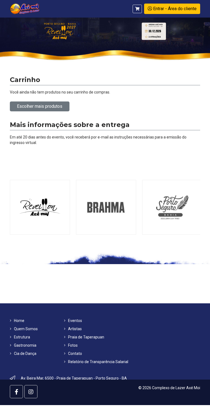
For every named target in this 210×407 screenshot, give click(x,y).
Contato (75, 353)
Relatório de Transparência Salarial (98, 362)
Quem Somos (26, 329)
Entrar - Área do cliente (174, 8)
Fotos (73, 345)
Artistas (75, 329)
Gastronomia (25, 345)
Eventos (75, 320)
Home (19, 320)
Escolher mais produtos (39, 106)
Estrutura (22, 337)
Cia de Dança (25, 353)
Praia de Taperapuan (86, 337)
